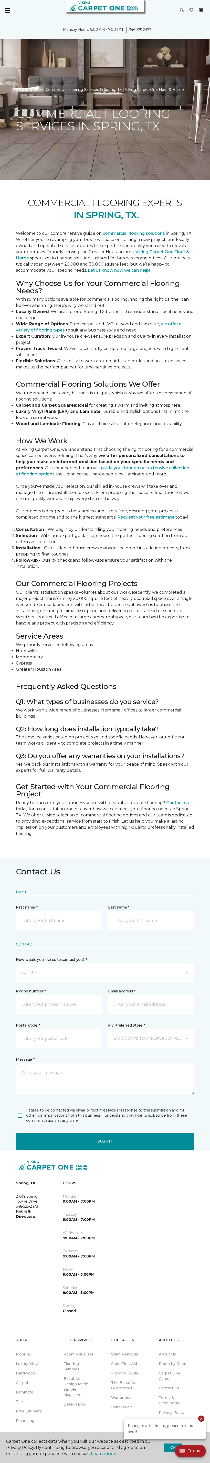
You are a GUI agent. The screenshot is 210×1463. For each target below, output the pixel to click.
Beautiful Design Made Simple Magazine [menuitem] (76, 1386)
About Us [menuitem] (167, 1354)
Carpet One (26, 89)
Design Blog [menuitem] (75, 1404)
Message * (25, 1059)
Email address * (121, 991)
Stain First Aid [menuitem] (124, 1363)
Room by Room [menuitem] (173, 1363)
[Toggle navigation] (7, 10)
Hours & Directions (26, 1214)
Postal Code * (28, 1025)
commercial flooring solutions (134, 233)
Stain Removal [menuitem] (124, 1354)
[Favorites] (191, 10)
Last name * (118, 907)
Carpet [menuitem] (22, 1382)
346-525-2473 (140, 29)
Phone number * (31, 991)
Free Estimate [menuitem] (29, 1411)
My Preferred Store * (126, 1025)
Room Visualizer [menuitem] (78, 1354)
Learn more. (103, 1453)
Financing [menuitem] (25, 1420)
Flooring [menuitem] (23, 1354)
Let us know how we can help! (119, 270)
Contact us (177, 802)
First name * (27, 907)
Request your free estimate (146, 517)
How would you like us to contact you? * (51, 959)
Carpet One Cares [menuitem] (169, 1376)
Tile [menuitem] (19, 1401)
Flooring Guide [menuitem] (124, 1373)
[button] (182, 10)
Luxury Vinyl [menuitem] (27, 1363)
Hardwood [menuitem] (25, 1373)
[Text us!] (190, 1452)
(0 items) (201, 10)
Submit (105, 1141)
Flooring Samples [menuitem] (71, 1366)
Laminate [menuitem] (24, 1392)
